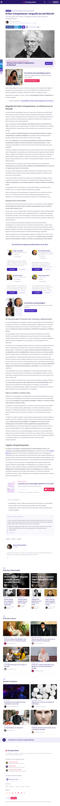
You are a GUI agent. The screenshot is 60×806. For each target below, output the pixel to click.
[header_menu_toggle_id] (1, 2)
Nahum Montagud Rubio (14, 21)
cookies (49, 801)
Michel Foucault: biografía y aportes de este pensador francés (16, 579)
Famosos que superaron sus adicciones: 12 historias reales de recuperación (43, 640)
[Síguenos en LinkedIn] (12, 793)
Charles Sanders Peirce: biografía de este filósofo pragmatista (8, 602)
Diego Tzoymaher (18, 251)
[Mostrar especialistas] (4, 740)
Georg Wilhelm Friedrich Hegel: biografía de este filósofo (37, 101)
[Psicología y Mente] (29, 2)
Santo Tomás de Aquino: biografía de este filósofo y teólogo (50, 602)
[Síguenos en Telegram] (21, 793)
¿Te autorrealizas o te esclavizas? (13, 728)
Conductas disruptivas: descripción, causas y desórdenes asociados (44, 728)
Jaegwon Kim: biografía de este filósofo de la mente (36, 602)
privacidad (44, 801)
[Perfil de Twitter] (8, 558)
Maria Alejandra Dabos (44, 251)
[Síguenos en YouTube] (18, 793)
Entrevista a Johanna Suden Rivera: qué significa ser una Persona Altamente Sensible (43, 666)
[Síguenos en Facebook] (7, 793)
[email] (23, 27)
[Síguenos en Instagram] (15, 793)
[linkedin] (19, 27)
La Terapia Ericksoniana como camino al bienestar (15, 665)
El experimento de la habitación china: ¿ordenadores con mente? (15, 703)
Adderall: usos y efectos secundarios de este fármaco (43, 703)
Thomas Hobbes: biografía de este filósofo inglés (23, 601)
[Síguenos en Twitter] (9, 793)
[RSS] (24, 793)
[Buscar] (44, 2)
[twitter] (16, 27)
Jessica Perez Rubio (43, 275)
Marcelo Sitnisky (17, 275)
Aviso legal (39, 801)
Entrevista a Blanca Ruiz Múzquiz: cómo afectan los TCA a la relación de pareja (15, 640)
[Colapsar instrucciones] (52, 517)
